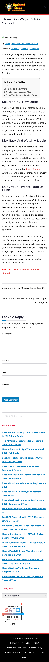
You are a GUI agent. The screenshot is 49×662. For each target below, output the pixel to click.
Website (5, 385)
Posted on (24, 44)
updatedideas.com (13, 614)
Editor (7, 44)
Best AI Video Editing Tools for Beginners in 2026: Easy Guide (23, 434)
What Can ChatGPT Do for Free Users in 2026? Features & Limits (23, 527)
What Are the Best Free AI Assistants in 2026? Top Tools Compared (22, 561)
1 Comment (34, 48)
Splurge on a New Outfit (16, 89)
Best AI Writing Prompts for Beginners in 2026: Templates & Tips (23, 502)
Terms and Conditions (16, 647)
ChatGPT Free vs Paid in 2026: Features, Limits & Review (23, 519)
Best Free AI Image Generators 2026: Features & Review (21, 468)
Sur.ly (17, 619)
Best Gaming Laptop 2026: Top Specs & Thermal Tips (22, 578)
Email (5, 372)
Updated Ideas (32, 638)
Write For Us (29, 652)
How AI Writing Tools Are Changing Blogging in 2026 (20, 570)
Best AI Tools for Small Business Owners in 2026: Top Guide (23, 459)
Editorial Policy (32, 643)
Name (5, 360)
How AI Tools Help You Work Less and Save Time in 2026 (22, 553)
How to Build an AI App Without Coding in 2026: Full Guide (23, 451)
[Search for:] (24, 416)
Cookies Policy (35, 647)
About (24, 657)
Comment (7, 334)
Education (15, 48)
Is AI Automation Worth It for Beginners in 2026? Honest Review (24, 544)
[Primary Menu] (45, 7)
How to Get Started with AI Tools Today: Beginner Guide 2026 (23, 536)
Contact (41, 652)
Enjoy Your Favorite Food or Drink (21, 95)
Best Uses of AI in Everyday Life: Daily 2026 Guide (21, 493)
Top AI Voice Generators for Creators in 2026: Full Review (23, 443)
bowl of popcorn (34, 169)
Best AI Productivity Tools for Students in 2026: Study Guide (23, 476)
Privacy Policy (16, 643)
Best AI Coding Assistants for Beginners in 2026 (24, 485)
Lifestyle (24, 48)
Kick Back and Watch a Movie (19, 92)
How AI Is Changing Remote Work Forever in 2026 (24, 510)
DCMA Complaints (12, 652)
